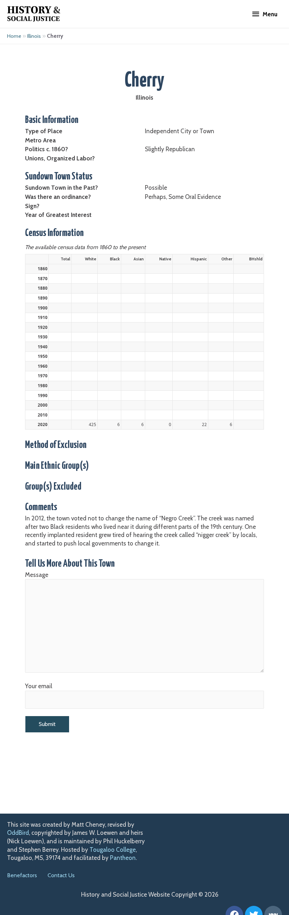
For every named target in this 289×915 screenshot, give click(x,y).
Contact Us (61, 875)
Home (14, 36)
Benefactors (22, 875)
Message (36, 574)
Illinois (34, 36)
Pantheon (123, 857)
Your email (38, 686)
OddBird (18, 832)
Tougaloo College (113, 849)
